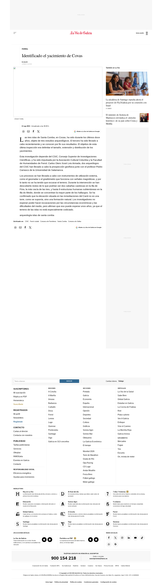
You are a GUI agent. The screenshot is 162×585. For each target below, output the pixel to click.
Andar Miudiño (89, 470)
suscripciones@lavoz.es (98, 558)
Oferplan (17, 452)
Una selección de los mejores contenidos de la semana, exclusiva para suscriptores (129, 494)
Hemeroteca (18, 400)
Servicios (17, 449)
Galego (121, 381)
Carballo (52, 407)
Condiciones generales (91, 582)
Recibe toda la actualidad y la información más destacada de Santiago (40, 524)
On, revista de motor (126, 457)
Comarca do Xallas (74, 221)
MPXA (117, 565)
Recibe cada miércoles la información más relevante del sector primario (84, 504)
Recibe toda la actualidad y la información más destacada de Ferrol (130, 514)
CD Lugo (86, 466)
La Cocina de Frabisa (127, 407)
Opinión (86, 411)
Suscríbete (18, 404)
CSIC (27, 221)
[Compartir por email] (28, 131)
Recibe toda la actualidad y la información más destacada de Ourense (130, 524)
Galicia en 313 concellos (58, 441)
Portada (86, 392)
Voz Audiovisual (66, 565)
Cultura (86, 422)
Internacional (88, 407)
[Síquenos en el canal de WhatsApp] (109, 544)
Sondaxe (83, 565)
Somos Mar (88, 434)
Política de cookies (76, 582)
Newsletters (18, 418)
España (86, 403)
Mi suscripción (19, 393)
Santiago (52, 434)
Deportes (87, 414)
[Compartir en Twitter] (38, 131)
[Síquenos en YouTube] (135, 538)
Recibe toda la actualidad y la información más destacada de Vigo (85, 524)
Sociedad (87, 418)
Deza (50, 411)
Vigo (50, 437)
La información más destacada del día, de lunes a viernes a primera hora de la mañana (40, 494)
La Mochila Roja (124, 430)
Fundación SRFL (55, 565)
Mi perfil (16, 414)
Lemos (51, 418)
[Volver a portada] (81, 33)
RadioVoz (75, 565)
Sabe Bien (122, 395)
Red (119, 411)
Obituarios (87, 437)
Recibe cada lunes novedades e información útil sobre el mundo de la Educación (39, 504)
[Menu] (15, 33)
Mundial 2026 (88, 451)
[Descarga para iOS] (44, 539)
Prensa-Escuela (108, 565)
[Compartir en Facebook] (33, 131)
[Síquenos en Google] (115, 544)
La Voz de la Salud (126, 392)
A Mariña (52, 395)
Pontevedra (53, 430)
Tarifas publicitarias (21, 445)
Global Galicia (124, 399)
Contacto (17, 464)
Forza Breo (87, 474)
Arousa (51, 399)
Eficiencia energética (22, 473)
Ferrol (50, 414)
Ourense (52, 426)
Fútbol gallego (89, 478)
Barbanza (52, 403)
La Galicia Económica (92, 441)
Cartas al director (20, 431)
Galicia (86, 395)
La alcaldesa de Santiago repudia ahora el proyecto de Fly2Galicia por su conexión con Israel (126, 102)
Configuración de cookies (108, 582)
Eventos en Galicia (21, 460)
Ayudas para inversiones (23, 477)
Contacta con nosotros (22, 435)
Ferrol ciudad (34, 221)
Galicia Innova (124, 434)
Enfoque (121, 422)
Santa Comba (62, 221)
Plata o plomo (123, 414)
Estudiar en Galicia (126, 403)
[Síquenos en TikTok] (142, 538)
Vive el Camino (124, 426)
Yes (119, 449)
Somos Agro (88, 430)
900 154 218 (63, 558)
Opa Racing (88, 463)
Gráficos (86, 426)
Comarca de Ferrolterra (48, 221)
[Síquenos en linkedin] (129, 538)
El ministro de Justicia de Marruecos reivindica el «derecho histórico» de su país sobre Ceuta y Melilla (121, 119)
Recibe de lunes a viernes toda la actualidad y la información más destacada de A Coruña (85, 514)
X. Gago (108, 108)
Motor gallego (88, 482)
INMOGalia (18, 456)
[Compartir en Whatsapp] (24, 131)
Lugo (50, 422)
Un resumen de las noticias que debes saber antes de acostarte (83, 494)
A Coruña (52, 392)
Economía (87, 399)
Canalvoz (90, 565)
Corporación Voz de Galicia (40, 565)
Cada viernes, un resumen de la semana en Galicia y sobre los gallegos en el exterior (40, 514)
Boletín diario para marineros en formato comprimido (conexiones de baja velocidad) (128, 504)
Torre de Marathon (90, 455)
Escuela (121, 453)
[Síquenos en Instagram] (122, 538)
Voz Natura (98, 565)
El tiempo (87, 445)
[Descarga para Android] (49, 539)
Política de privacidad (61, 582)
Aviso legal (49, 582)
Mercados (122, 441)
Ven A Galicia (123, 418)
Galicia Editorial (125, 565)
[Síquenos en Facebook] (109, 538)
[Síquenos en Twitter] (115, 538)
